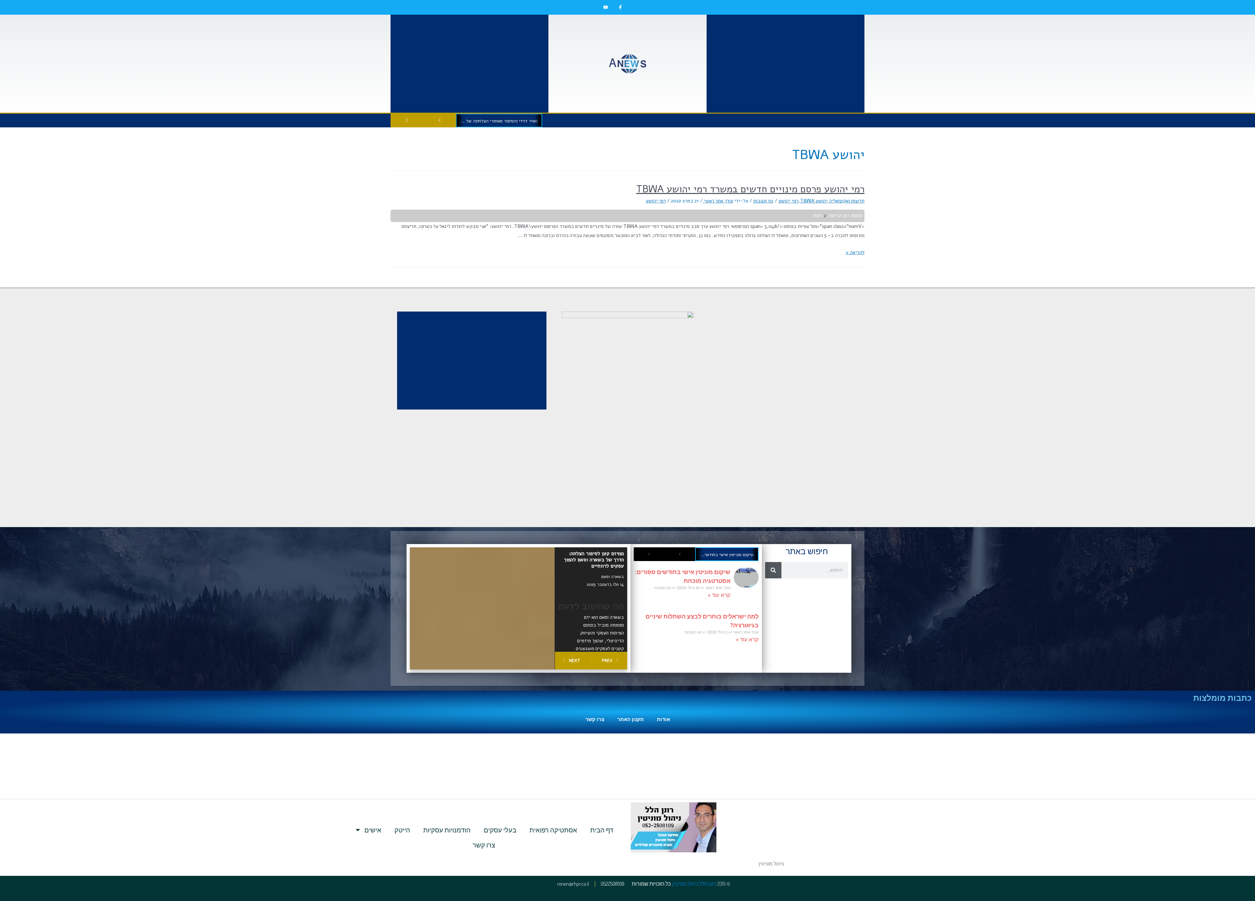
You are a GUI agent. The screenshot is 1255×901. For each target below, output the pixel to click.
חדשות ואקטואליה (846, 201)
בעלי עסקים (500, 830)
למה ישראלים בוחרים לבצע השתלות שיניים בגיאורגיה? (725, 555)
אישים (372, 830)
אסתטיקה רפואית (553, 830)
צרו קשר (594, 719)
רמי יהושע (788, 201)
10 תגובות (763, 201)
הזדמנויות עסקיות (447, 830)
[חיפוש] (773, 570)
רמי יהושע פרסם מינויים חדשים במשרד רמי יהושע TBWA (750, 189)
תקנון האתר (630, 719)
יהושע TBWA (814, 201)
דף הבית (601, 830)
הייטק (402, 830)
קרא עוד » (719, 595)
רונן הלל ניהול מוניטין (694, 883)
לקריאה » (854, 252)
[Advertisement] (785, 63)
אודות (663, 719)
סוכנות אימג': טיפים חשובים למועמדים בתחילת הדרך (497, 121)
